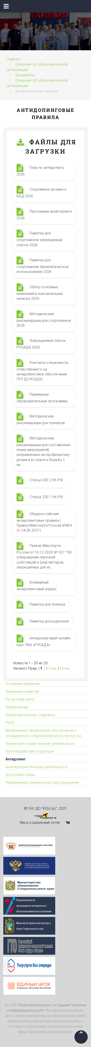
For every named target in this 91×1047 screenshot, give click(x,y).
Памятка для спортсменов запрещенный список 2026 (39, 239)
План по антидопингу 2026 (40, 170)
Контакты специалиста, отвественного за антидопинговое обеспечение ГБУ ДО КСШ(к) (43, 370)
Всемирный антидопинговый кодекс (37, 585)
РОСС (10, 723)
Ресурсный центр (20, 699)
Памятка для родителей (49, 621)
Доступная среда (20, 775)
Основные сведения (22, 684)
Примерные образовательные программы (42, 397)
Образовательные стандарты (30, 715)
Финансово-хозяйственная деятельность (40, 743)
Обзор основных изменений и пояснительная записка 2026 (40, 293)
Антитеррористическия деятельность (37, 767)
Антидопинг (16, 759)
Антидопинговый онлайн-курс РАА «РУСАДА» (44, 641)
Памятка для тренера (47, 604)
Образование (17, 707)
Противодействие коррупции (30, 751)
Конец (65, 668)
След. (52, 668)
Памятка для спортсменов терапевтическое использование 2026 (43, 266)
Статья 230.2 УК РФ (46, 480)
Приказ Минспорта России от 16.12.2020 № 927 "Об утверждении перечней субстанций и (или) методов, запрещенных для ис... (44, 556)
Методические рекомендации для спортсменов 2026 (44, 320)
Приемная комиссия (22, 691)
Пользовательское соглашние (44, 1005)
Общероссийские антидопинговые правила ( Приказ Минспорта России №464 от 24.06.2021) (44, 522)
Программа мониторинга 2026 (44, 214)
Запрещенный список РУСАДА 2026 (41, 344)
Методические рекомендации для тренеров (41, 419)
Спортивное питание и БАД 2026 (41, 192)
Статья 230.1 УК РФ (46, 497)
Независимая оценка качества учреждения (42, 782)
